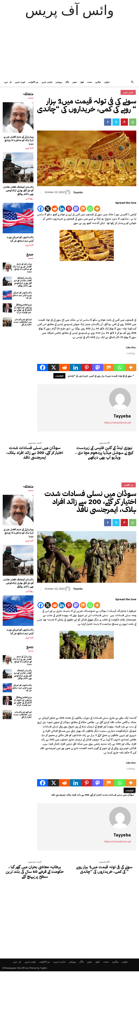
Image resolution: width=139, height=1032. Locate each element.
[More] (97, 208)
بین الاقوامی (33, 82)
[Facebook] (107, 122)
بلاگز (67, 82)
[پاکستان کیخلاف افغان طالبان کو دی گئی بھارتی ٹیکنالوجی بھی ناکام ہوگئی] (18, 167)
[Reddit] (55, 208)
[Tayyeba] (68, 192)
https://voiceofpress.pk (117, 423)
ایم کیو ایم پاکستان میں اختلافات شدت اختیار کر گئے (22, 322)
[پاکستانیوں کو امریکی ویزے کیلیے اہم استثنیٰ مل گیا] (18, 218)
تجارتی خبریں (46, 82)
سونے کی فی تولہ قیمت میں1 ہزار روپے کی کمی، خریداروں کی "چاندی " (101, 376)
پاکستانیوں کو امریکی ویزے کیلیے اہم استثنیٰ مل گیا (20, 239)
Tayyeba (78, 192)
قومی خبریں (20, 82)
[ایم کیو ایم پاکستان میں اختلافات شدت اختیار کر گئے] (7, 322)
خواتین (107, 82)
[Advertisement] (69, 50)
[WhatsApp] (132, 122)
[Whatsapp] (90, 208)
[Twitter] (116, 122)
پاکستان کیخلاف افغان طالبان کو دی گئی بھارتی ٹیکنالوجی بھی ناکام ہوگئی (18, 190)
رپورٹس (59, 82)
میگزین (98, 82)
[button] (132, 82)
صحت (89, 82)
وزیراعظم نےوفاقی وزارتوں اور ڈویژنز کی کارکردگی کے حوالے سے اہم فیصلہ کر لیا (23, 308)
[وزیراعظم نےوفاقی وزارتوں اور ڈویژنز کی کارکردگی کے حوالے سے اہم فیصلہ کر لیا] (7, 308)
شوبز (74, 82)
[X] (48, 208)
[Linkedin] (62, 208)
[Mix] (83, 208)
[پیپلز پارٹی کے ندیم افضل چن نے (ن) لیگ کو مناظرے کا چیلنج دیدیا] (18, 117)
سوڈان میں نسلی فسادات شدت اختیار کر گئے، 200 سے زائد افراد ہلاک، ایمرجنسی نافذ (34, 452)
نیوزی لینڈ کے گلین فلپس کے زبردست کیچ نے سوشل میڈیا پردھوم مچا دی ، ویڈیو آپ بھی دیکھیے (104, 452)
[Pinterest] (124, 122)
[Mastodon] (76, 208)
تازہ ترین (8, 82)
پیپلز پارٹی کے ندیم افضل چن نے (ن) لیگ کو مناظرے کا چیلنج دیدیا (18, 140)
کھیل (82, 82)
